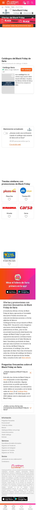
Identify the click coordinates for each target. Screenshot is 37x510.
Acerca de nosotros (7, 432)
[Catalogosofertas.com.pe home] (13, 3)
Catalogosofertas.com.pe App (11, 430)
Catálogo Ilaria (22, 391)
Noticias (4, 437)
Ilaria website (26, 358)
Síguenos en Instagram (8, 448)
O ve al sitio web (15, 144)
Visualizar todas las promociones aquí (17, 26)
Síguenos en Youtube (8, 450)
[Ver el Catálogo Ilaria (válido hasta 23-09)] (8, 84)
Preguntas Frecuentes (8, 420)
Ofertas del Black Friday (13, 18)
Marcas (4, 427)
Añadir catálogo (6, 434)
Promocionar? (6, 423)
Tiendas (7, 7)
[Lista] (28, 2)
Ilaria (12, 7)
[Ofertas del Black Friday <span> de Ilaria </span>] (32, 18)
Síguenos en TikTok (8, 452)
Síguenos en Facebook (9, 445)
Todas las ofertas (7, 425)
